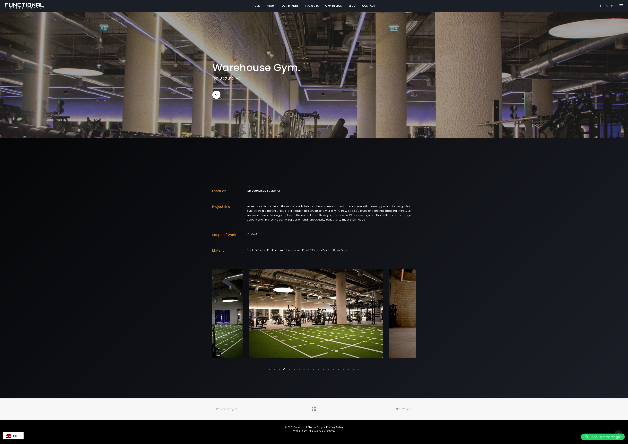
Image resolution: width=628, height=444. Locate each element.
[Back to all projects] (314, 408)
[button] (621, 6)
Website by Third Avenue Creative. (314, 430)
